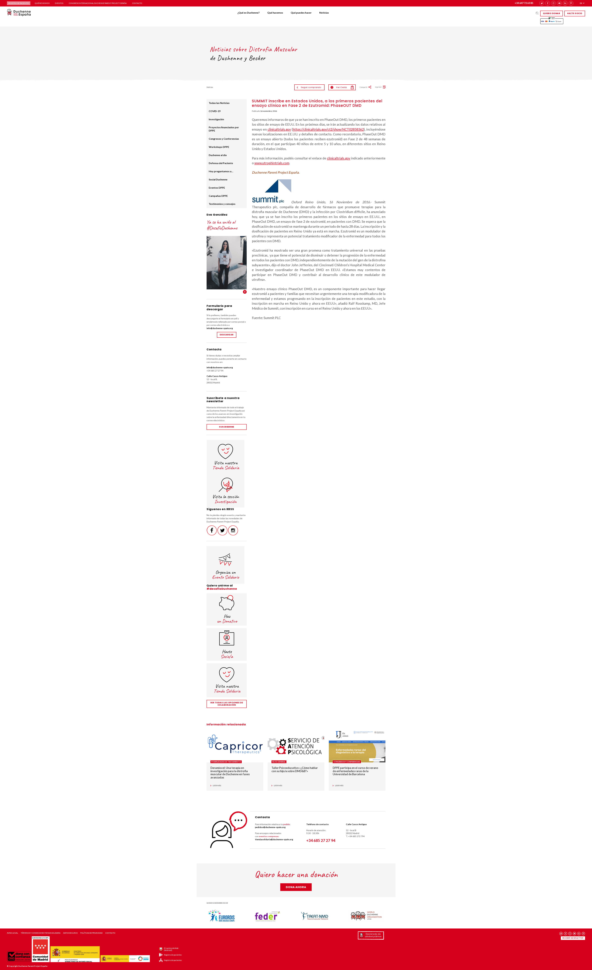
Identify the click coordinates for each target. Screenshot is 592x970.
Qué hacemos (275, 12)
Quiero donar (551, 13)
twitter (541, 3)
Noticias (324, 12)
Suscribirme (226, 426)
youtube (559, 3)
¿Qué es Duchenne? (248, 12)
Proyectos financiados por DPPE (224, 129)
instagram (553, 3)
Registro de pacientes (18, 3)
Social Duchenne (218, 179)
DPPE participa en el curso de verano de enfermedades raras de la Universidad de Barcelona (355, 771)
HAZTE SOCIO (574, 13)
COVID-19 (214, 111)
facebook (547, 3)
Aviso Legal (12, 933)
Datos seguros (70, 933)
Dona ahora (296, 887)
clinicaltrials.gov (279, 129)
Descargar (227, 334)
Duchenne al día (218, 155)
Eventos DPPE (217, 187)
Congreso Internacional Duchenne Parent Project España (98, 3)
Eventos (59, 3)
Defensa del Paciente (221, 163)
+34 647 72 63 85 (524, 2)
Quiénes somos (42, 3)
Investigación (216, 119)
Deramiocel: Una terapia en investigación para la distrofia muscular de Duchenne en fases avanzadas (230, 772)
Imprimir (378, 87)
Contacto (137, 3)
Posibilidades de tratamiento (226, 762)
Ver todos (245, 292)
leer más (217, 785)
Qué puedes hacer (301, 12)
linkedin (565, 3)
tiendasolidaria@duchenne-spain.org (274, 839)
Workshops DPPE (219, 146)
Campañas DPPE (218, 195)
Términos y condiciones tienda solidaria (40, 933)
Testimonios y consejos (222, 203)
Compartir (364, 87)
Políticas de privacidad (91, 933)
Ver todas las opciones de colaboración (226, 703)
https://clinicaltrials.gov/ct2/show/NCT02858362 (328, 129)
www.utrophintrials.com (271, 163)
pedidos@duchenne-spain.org (270, 827)
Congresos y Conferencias (224, 138)
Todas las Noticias (219, 102)
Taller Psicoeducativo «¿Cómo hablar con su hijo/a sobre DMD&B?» (294, 769)
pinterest (571, 3)
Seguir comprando (311, 87)
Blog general (279, 762)
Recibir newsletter (573, 938)
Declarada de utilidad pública (373, 935)
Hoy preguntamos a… (221, 171)
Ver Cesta (339, 87)
